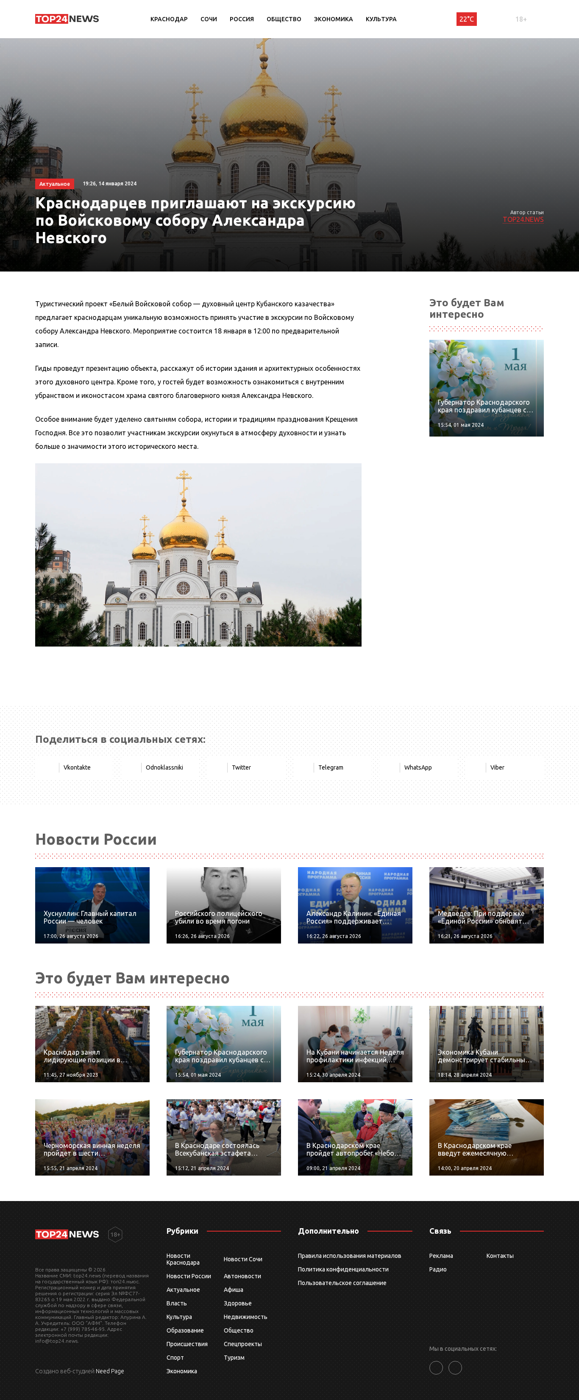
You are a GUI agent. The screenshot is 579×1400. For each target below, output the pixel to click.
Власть (177, 1303)
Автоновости (242, 1276)
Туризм (234, 1357)
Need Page (110, 1371)
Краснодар (169, 19)
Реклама (441, 1255)
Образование (185, 1330)
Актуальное (183, 1289)
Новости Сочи (243, 1259)
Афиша (233, 1289)
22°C (466, 19)
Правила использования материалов (349, 1255)
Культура (381, 19)
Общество (284, 19)
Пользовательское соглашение (342, 1283)
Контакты (500, 1255)
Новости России (189, 1276)
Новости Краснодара (183, 1259)
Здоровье (238, 1303)
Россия (242, 19)
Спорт (175, 1357)
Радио (438, 1269)
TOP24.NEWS (523, 219)
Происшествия (187, 1344)
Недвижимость (245, 1316)
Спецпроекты (243, 1344)
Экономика (333, 19)
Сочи (208, 19)
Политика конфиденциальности (343, 1269)
